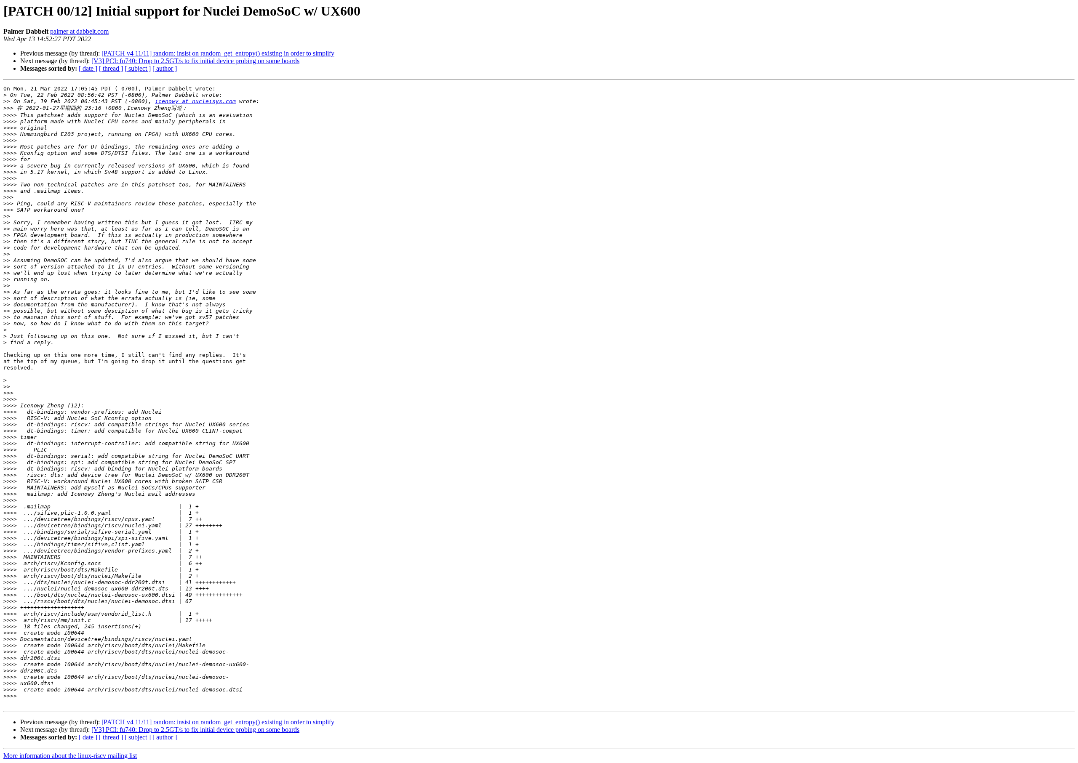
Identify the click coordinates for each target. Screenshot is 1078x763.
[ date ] (88, 68)
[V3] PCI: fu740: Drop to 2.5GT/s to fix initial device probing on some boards (195, 60)
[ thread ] (111, 68)
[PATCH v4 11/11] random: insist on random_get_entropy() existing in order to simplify (217, 53)
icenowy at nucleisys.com (195, 101)
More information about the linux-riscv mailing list (70, 755)
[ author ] (164, 68)
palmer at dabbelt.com (79, 31)
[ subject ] (138, 68)
